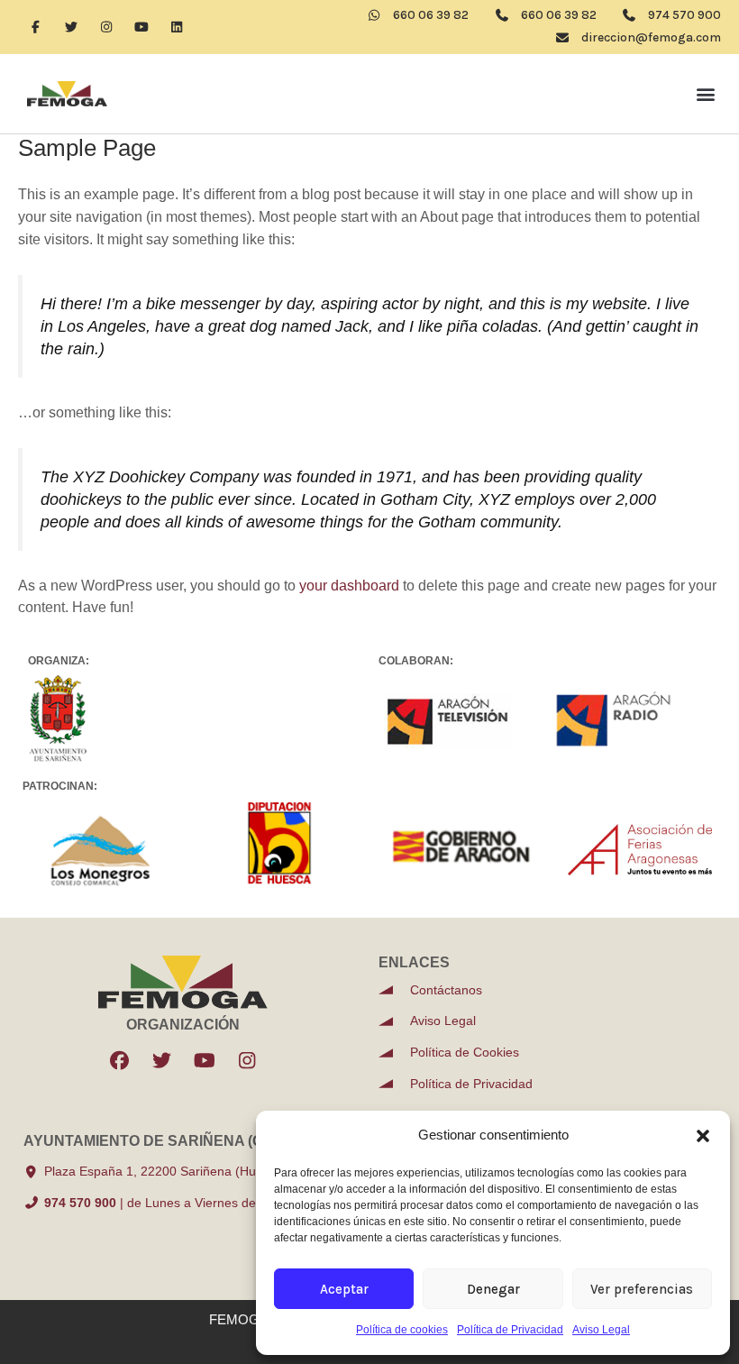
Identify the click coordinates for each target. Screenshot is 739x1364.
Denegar (493, 1289)
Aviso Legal (601, 1329)
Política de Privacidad (510, 1329)
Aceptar (344, 1289)
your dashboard (349, 585)
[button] (703, 1136)
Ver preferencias (641, 1289)
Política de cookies (402, 1329)
